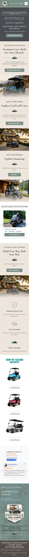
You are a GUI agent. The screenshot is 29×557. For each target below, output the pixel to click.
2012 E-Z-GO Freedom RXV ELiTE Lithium (15, 229)
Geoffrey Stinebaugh (14, 464)
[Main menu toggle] (26, 3)
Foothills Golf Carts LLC (14, 452)
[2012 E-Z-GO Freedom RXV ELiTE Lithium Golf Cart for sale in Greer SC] (15, 218)
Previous (2, 224)
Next (27, 224)
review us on (10, 459)
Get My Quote (14, 234)
